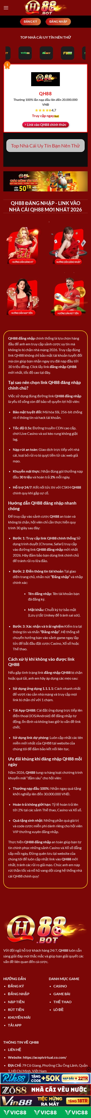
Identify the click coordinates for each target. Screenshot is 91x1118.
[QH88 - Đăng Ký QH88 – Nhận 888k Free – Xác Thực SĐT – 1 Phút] (45, 7)
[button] (6, 7)
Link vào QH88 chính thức (46, 125)
